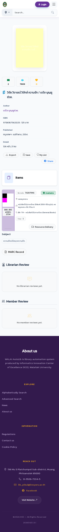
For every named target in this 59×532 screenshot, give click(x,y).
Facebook (31, 490)
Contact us (8, 440)
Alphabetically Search (14, 392)
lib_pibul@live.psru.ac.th (31, 484)
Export (12, 155)
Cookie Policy (9, 447)
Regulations (8, 434)
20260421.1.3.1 (29, 522)
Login (43, 4)
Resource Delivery (43, 227)
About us (7, 411)
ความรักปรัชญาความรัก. (14, 241)
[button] (5, 4)
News (4, 405)
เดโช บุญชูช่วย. (10, 110)
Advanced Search (12, 399)
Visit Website (28, 499)
